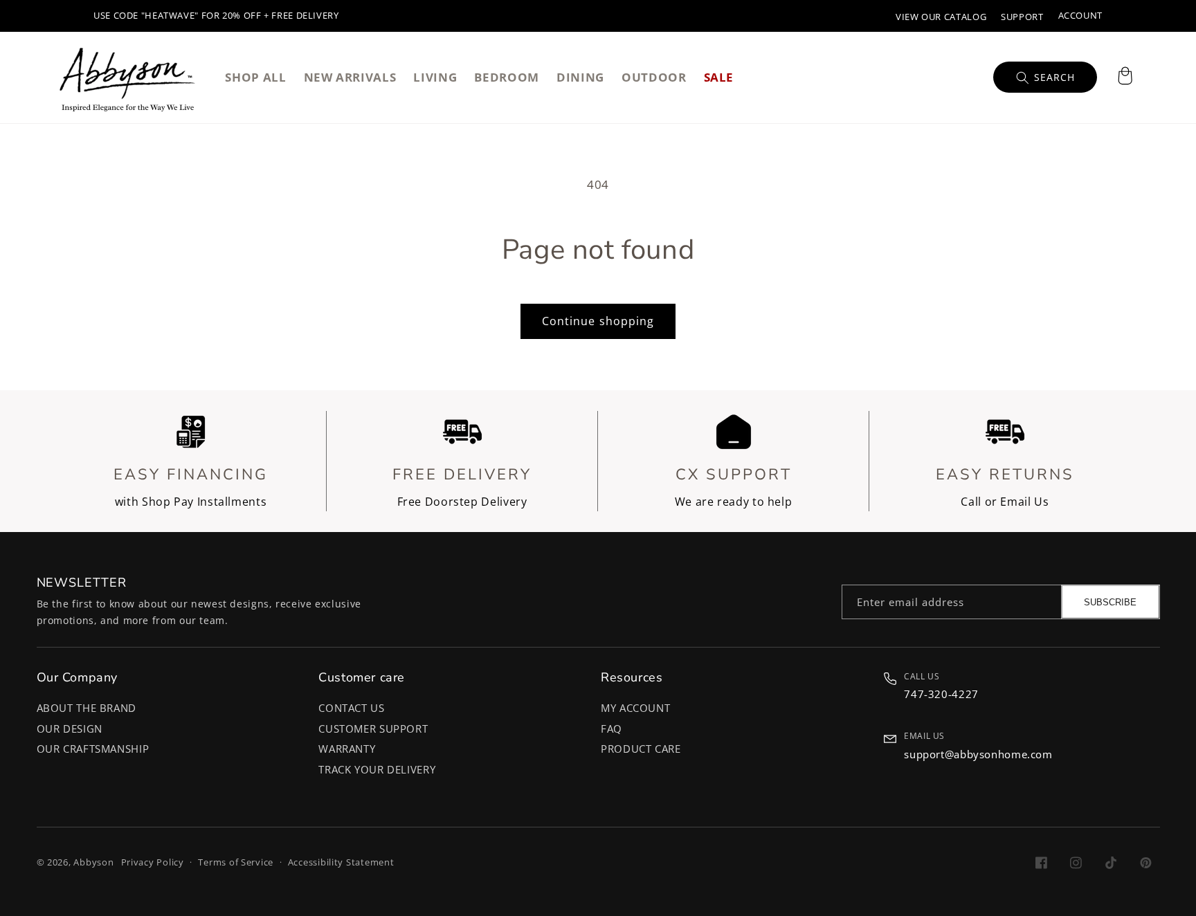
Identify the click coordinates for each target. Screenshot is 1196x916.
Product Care (641, 748)
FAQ (611, 728)
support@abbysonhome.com (978, 754)
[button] (1125, 77)
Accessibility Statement (341, 862)
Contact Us (351, 708)
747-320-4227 (941, 694)
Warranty (346, 748)
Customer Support (373, 728)
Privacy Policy (152, 862)
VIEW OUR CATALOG (941, 17)
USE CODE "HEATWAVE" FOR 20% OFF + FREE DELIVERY (216, 15)
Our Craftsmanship (93, 748)
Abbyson (93, 862)
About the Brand (86, 708)
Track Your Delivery (376, 769)
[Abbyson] (127, 77)
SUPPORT (1022, 17)
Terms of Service (235, 862)
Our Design (69, 728)
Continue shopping (598, 321)
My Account (635, 708)
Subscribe (1110, 602)
